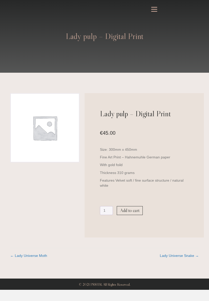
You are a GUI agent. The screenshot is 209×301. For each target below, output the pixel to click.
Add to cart (129, 210)
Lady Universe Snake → (179, 256)
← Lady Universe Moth (28, 256)
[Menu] (154, 9)
